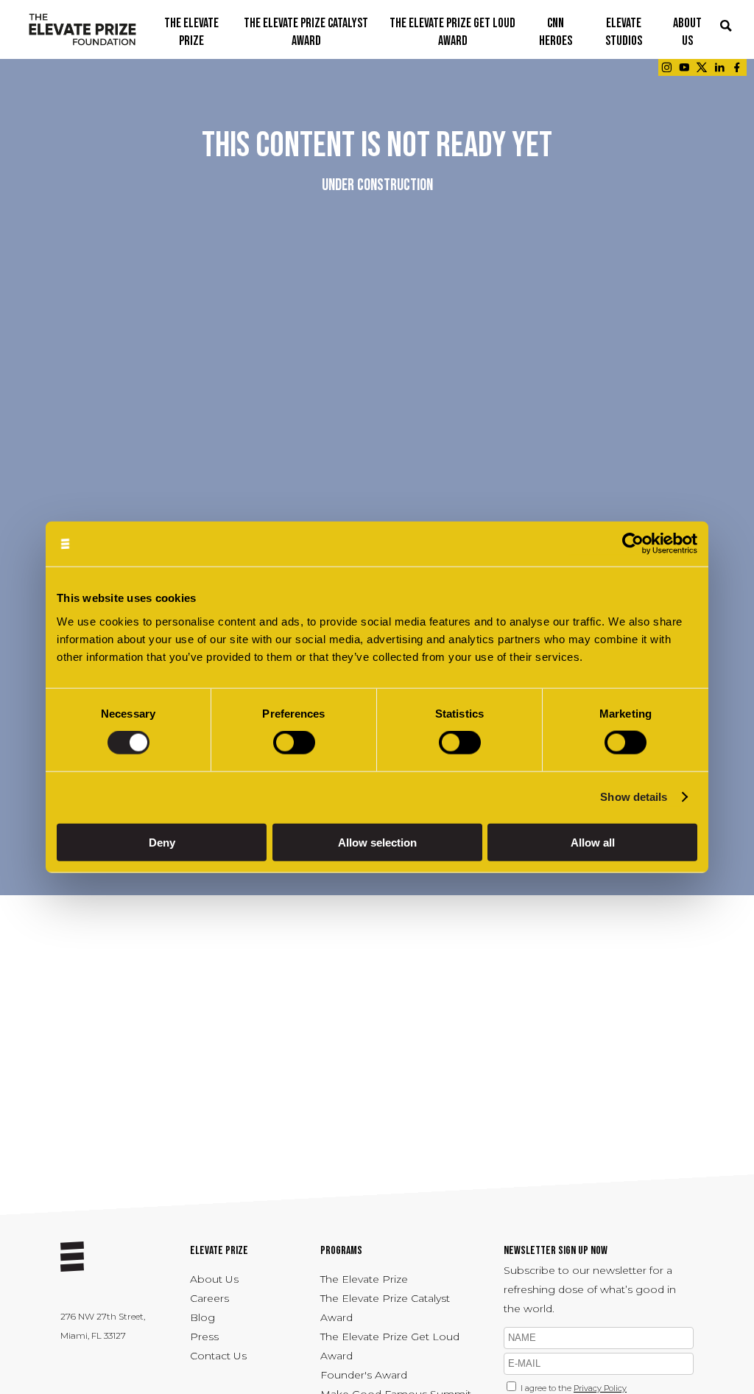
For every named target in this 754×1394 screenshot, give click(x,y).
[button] (726, 27)
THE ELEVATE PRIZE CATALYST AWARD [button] (306, 32)
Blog (202, 1317)
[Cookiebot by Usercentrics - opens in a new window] (632, 544)
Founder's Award (363, 1374)
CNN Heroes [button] (555, 32)
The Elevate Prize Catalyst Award (385, 1308)
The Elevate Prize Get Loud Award (389, 1346)
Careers (209, 1298)
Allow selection (377, 842)
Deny (162, 842)
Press (204, 1336)
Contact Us (218, 1355)
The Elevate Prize (364, 1279)
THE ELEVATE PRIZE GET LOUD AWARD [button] (452, 32)
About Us (214, 1279)
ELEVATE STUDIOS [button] (623, 32)
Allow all (593, 842)
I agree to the (574, 1388)
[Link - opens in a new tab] (666, 67)
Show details (633, 797)
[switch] (294, 742)
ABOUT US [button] (687, 32)
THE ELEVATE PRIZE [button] (191, 32)
